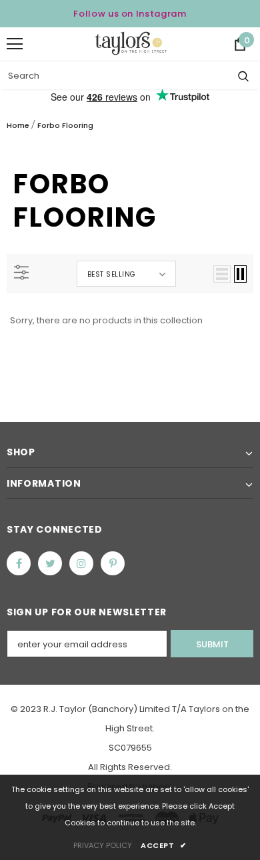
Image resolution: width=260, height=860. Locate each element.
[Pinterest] (113, 563)
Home (18, 125)
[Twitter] (50, 563)
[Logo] (131, 43)
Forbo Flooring (65, 125)
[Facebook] (19, 563)
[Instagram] (81, 563)
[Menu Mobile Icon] (15, 44)
